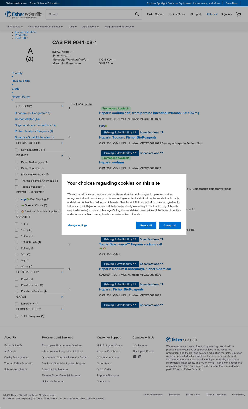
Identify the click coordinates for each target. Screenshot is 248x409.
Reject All (146, 225)
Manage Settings (77, 225)
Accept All (170, 225)
